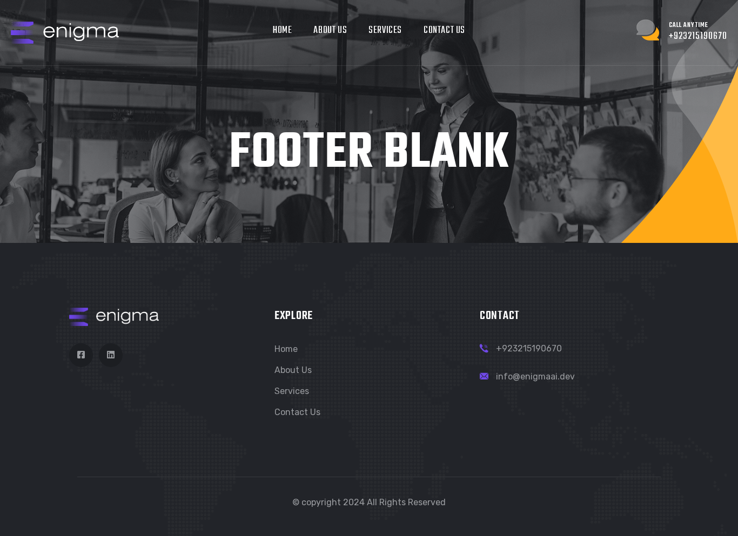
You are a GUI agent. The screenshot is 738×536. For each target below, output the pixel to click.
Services (385, 30)
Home (282, 30)
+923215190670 (529, 348)
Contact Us (444, 30)
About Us (330, 30)
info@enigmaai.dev (535, 376)
